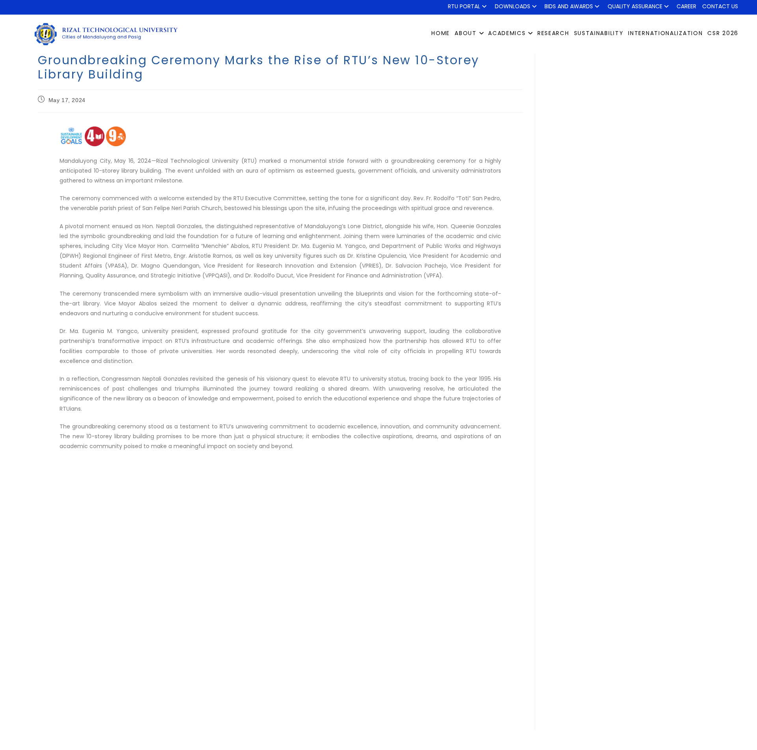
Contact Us (720, 6)
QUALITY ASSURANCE (635, 6)
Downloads (512, 6)
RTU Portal (464, 6)
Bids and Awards (568, 6)
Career (686, 6)
